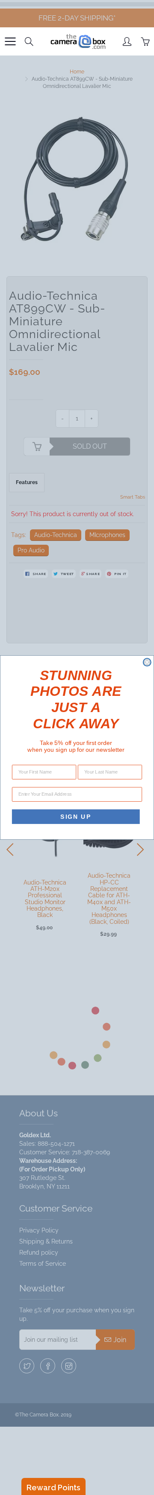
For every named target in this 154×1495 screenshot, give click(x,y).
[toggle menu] (10, 41)
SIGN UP (75, 816)
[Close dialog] (147, 662)
